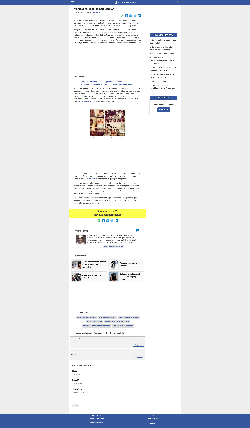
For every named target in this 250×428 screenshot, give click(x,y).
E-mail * (75, 380)
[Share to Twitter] (134, 15)
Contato (153, 416)
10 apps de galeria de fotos (163, 54)
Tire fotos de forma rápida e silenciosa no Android (162, 75)
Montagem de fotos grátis (129, 317)
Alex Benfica (97, 12)
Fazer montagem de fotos (86, 317)
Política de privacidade (97, 418)
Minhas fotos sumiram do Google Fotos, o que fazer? (103, 82)
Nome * (75, 371)
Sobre (152, 423)
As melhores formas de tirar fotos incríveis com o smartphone (107, 84)
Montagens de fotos (94, 321)
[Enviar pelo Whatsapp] (122, 15)
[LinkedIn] (137, 230)
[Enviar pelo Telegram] (130, 15)
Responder (138, 345)
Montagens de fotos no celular (117, 321)
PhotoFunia (91, 179)
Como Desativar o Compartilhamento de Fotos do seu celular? (162, 60)
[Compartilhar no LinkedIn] (139, 15)
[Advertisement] (107, 59)
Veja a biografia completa (113, 246)
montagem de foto (85, 101)
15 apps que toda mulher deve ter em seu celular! (161, 48)
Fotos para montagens (107, 317)
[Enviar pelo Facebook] (126, 15)
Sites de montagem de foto (123, 326)
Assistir (163, 109)
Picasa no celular (159, 81)
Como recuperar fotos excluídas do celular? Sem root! (162, 86)
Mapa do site (97, 416)
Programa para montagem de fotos (96, 326)
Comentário (77, 389)
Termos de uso (152, 418)
